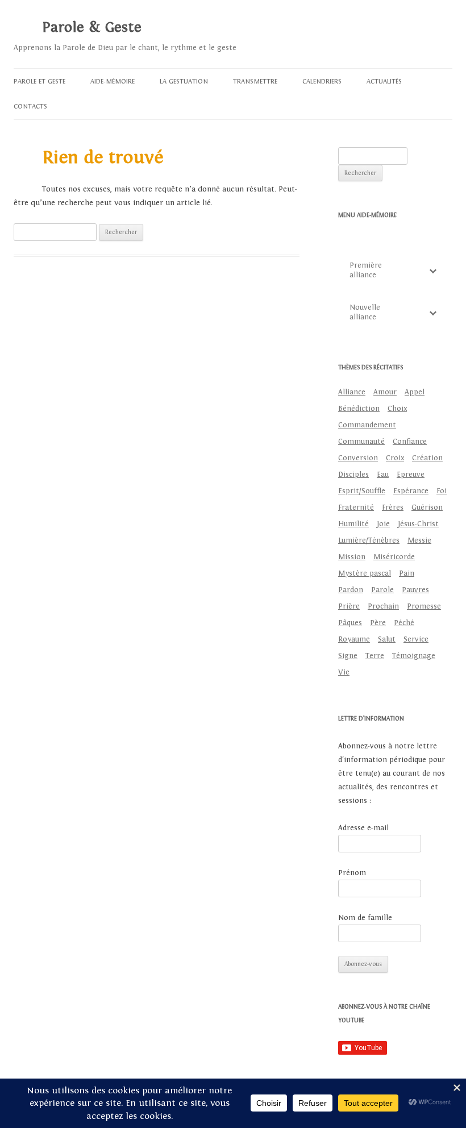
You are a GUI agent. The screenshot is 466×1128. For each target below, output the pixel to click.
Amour (385, 392)
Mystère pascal (364, 573)
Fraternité (356, 507)
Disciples (353, 474)
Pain (406, 573)
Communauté (361, 442)
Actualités (384, 81)
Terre (374, 656)
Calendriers (322, 81)
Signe (347, 656)
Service (415, 639)
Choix (397, 409)
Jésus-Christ (418, 524)
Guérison (427, 507)
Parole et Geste (39, 81)
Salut (387, 639)
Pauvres (415, 590)
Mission (351, 557)
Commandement (367, 425)
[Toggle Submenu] (432, 270)
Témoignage (413, 656)
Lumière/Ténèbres (369, 540)
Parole (382, 590)
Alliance (351, 392)
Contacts (30, 106)
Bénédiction (359, 409)
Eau (383, 474)
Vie (343, 672)
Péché (404, 623)
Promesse (424, 606)
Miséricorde (394, 557)
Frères (392, 507)
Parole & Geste (92, 27)
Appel (415, 392)
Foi (441, 491)
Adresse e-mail (363, 828)
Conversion (358, 458)
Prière (349, 606)
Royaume (354, 639)
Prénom (352, 873)
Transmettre (255, 81)
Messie (419, 540)
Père (378, 623)
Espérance (410, 491)
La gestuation (184, 81)
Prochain (383, 606)
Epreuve (411, 474)
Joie (383, 524)
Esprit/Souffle (361, 491)
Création (427, 458)
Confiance (410, 442)
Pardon (350, 590)
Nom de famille (365, 918)
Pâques (350, 623)
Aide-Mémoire (112, 81)
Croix (395, 458)
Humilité (353, 524)
